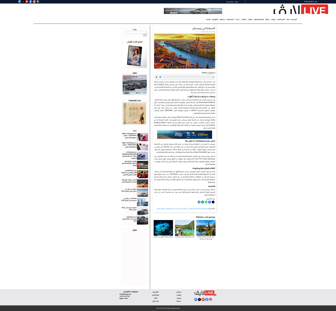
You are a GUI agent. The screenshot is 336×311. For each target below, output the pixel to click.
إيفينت (178, 295)
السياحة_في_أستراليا (189, 208)
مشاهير (222, 19)
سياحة (237, 19)
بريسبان (180, 208)
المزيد (209, 19)
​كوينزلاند (167, 208)
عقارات (250, 19)
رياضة (267, 19)
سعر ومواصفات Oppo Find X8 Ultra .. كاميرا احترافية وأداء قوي (129, 145)
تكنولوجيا (215, 19)
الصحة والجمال (259, 19)
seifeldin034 (211, 31)
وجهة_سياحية (161, 208)
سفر (176, 208)
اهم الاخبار (155, 295)
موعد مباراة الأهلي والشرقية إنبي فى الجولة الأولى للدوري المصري (128, 173)
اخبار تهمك (230, 19)
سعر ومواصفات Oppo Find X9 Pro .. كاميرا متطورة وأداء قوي (129, 136)
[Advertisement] (134, 258)
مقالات (243, 19)
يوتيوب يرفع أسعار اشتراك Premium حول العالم (129, 163)
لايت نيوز (156, 301)
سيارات (273, 19)
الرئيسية (294, 19)
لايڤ (288, 19)
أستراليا (206, 208)
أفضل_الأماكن (199, 208)
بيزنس (178, 298)
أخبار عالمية (281, 19)
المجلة (236, 1)
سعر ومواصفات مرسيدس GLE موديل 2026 (129, 219)
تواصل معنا (230, 1)
